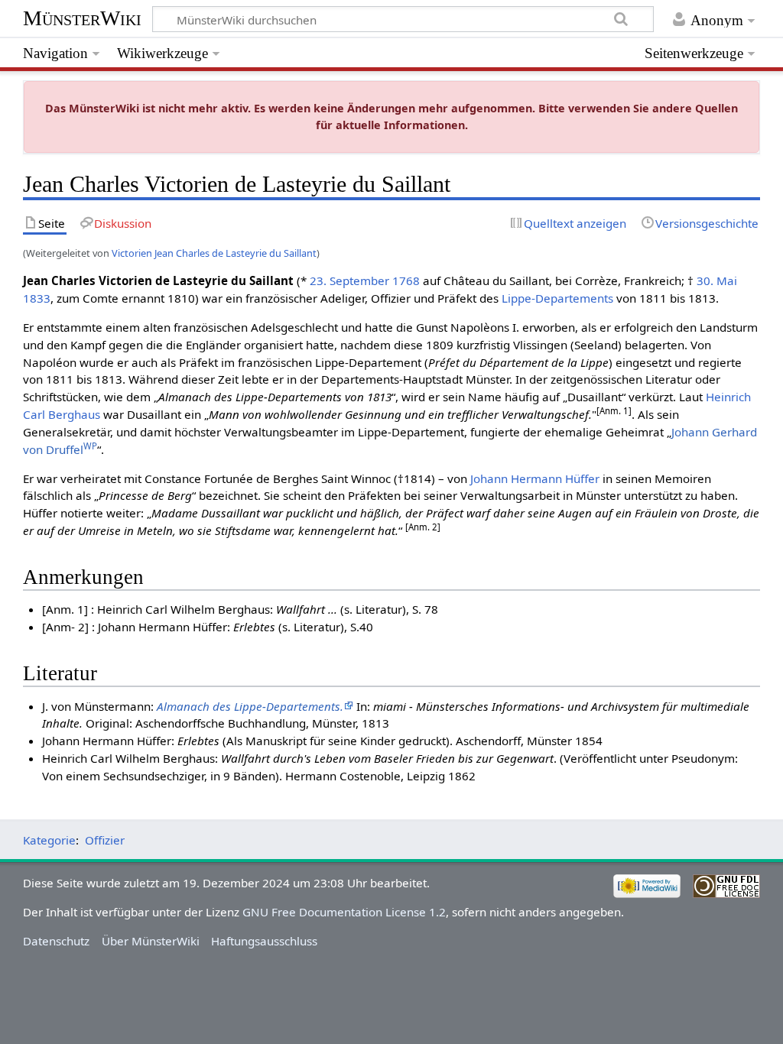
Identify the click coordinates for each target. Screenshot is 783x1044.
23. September (349, 280)
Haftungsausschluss (264, 940)
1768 (406, 280)
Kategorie (49, 840)
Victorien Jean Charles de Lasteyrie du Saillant (214, 253)
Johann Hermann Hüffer (534, 478)
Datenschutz (56, 940)
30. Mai (717, 280)
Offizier (105, 840)
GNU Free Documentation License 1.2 (344, 911)
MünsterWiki (82, 18)
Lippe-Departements (557, 298)
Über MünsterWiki (151, 940)
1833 (36, 298)
